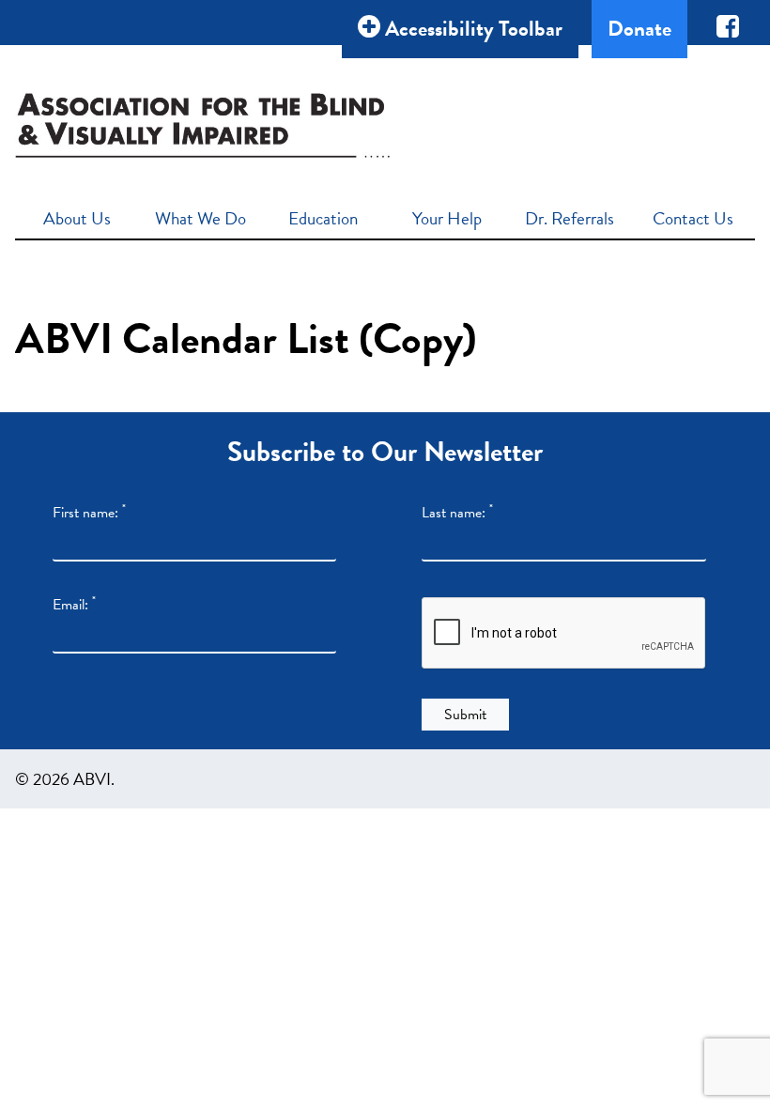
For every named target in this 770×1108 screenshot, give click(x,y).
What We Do (200, 218)
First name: (89, 512)
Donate (639, 28)
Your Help (447, 218)
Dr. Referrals (569, 218)
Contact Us (693, 218)
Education (323, 218)
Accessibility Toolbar (471, 28)
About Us (77, 218)
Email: (74, 604)
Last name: (457, 512)
